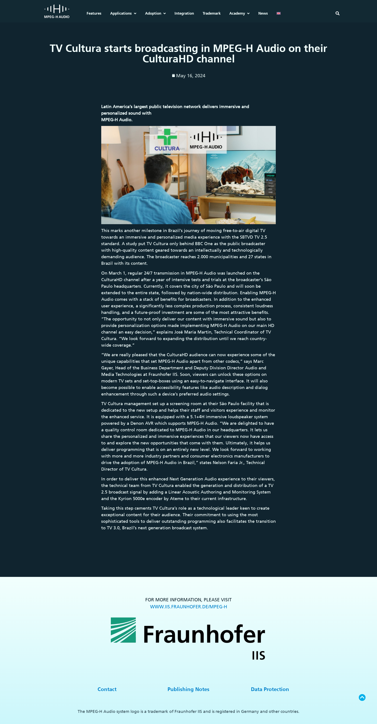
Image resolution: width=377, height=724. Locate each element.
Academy (237, 13)
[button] (337, 13)
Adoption (153, 13)
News (263, 13)
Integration (184, 13)
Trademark (212, 13)
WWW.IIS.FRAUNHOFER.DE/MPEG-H (188, 606)
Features (94, 13)
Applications (121, 13)
